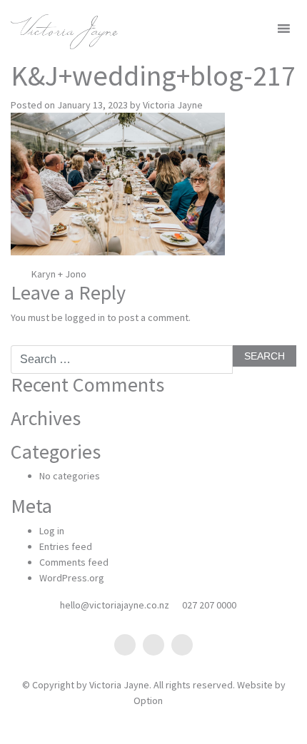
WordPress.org (71, 577)
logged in (85, 317)
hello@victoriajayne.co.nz (114, 604)
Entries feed (65, 546)
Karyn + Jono (57, 273)
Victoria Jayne (173, 104)
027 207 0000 (209, 604)
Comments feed (74, 562)
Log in (51, 530)
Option (148, 700)
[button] (259, 28)
